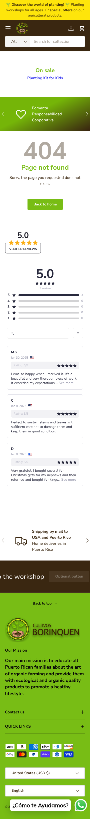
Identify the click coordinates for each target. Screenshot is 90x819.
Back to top (42, 603)
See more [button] (66, 383)
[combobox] (45, 41)
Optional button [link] (65, 576)
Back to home (45, 204)
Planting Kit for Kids (45, 78)
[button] (43, 295)
